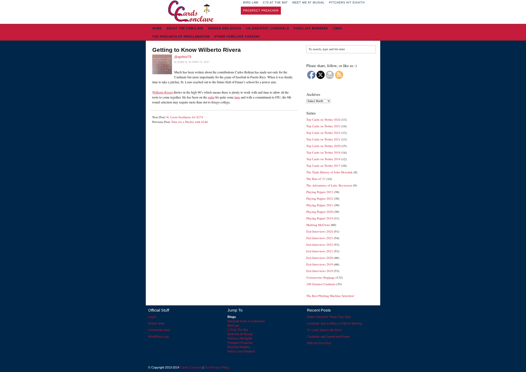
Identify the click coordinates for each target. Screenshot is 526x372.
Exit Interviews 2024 (319, 231)
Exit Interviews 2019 (319, 264)
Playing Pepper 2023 (319, 192)
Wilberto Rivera (162, 92)
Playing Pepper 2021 (319, 205)
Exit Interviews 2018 (319, 271)
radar (211, 97)
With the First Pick (319, 343)
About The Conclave (184, 28)
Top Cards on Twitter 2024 (323, 119)
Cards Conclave (191, 367)
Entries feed (156, 323)
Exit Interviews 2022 (319, 244)
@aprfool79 (182, 57)
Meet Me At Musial (240, 334)
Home (157, 28)
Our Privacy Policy (217, 367)
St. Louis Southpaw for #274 (184, 117)
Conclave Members (310, 28)
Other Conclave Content (237, 36)
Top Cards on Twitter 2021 (323, 139)
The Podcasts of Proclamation (181, 36)
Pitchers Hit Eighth (239, 338)
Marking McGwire (318, 225)
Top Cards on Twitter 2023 (323, 126)
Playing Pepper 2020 (319, 212)
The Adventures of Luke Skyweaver (329, 185)
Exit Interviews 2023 (319, 238)
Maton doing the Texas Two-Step (329, 317)
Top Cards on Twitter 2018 (323, 159)
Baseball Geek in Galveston (246, 321)
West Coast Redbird (241, 351)
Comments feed (159, 330)
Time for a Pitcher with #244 (189, 122)
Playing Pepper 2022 (319, 198)
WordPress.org (158, 336)
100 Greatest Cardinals (267, 28)
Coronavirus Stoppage (320, 277)
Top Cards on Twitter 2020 (323, 146)
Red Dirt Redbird (238, 347)
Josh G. (182, 62)
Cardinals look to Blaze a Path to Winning (334, 323)
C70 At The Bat (237, 329)
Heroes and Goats (224, 28)
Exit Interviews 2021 (319, 251)
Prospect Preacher (261, 10)
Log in (152, 317)
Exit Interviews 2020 (319, 258)
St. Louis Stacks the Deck (324, 330)
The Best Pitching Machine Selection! (330, 296)
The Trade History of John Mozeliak (329, 172)
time (237, 97)
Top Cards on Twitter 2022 (323, 133)
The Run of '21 (316, 179)
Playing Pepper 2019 (319, 218)
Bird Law (233, 325)
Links (337, 28)
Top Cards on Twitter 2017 (323, 165)
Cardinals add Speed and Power (328, 336)
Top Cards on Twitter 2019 (323, 152)
